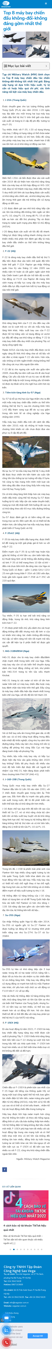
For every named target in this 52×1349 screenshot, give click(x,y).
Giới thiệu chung (11, 1306)
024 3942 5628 (14, 1274)
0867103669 (17, 1278)
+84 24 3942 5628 (16, 1290)
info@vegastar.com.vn (19, 1296)
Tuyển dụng (10, 1310)
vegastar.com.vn (19, 1299)
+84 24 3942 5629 (37, 1290)
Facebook (4, 1169)
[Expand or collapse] (46, 66)
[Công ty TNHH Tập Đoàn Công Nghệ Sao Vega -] (6, 4)
